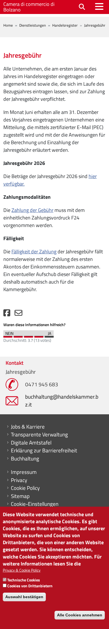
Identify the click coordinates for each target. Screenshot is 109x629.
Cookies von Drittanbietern (30, 586)
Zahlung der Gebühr (32, 210)
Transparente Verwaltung (39, 434)
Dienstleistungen (32, 25)
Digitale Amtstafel (31, 442)
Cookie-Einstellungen (34, 504)
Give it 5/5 (49, 335)
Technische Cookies (23, 580)
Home (8, 25)
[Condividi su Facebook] (6, 314)
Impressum (24, 472)
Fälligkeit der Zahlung (33, 251)
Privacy (19, 480)
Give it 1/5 (7, 335)
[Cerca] (81, 7)
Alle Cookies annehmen (79, 615)
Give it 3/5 (28, 335)
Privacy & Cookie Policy (22, 570)
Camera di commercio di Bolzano (28, 6)
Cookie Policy (25, 488)
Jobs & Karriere (28, 427)
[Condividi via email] (18, 314)
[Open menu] (99, 6)
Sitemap (20, 496)
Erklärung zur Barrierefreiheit (44, 450)
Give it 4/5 (38, 335)
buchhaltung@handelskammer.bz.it (61, 400)
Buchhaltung (25, 458)
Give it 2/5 (18, 335)
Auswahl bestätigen (24, 597)
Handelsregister (65, 25)
